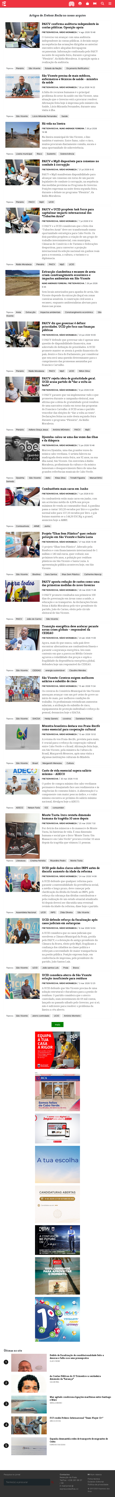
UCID (51, 202)
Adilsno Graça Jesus (38, 429)
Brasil (35, 763)
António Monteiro (71, 1016)
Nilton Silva (84, 371)
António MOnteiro (61, 429)
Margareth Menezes (52, 763)
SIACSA (36, 718)
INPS (52, 912)
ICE (46, 807)
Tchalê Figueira (77, 478)
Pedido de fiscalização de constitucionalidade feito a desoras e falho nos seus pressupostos (77, 1357)
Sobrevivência (67, 154)
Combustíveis (22, 526)
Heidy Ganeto (51, 718)
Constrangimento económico (79, 312)
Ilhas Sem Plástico (70, 574)
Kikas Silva (60, 478)
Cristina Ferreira (38, 860)
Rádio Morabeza (68, 32)
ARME (36, 526)
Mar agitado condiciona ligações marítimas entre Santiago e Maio (80, 1398)
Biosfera (36, 574)
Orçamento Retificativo (77, 68)
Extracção (30, 312)
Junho (47, 526)
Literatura (20, 860)
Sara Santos (51, 574)
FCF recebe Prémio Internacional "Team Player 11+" (76, 1417)
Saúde (64, 116)
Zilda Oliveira (66, 912)
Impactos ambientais (50, 312)
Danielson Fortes (83, 718)
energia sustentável (55, 670)
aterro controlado (40, 1016)
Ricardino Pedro (58, 860)
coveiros (66, 718)
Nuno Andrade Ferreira (71, 128)
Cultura (70, 763)
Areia (18, 312)
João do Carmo (33, 619)
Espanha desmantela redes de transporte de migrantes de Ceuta (79, 1440)
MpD (41, 202)
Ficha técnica (94, 1479)
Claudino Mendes (77, 670)
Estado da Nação (53, 68)
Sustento (51, 154)
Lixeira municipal (24, 154)
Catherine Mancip (92, 574)
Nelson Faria (33, 807)
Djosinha (20, 478)
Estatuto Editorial (96, 1482)
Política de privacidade (98, 1484)
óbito (47, 478)
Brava (75, 968)
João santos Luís (50, 968)
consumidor (58, 807)
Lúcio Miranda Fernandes (44, 116)
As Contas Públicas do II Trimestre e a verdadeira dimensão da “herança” (75, 1377)
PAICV (31, 202)
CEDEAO (36, 670)
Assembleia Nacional (26, 912)
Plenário (20, 68)
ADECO (19, 807)
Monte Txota (76, 860)
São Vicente (34, 68)
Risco (39, 154)
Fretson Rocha (50, 32)
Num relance (96, 1474)
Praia (65, 968)
